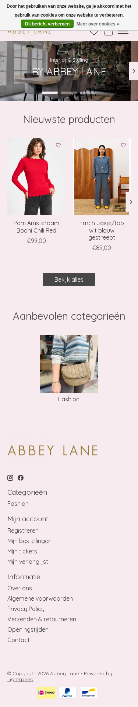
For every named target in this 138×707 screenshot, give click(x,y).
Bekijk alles (69, 279)
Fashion (68, 399)
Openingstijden (28, 629)
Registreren (23, 530)
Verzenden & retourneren (41, 619)
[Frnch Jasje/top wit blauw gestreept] (102, 176)
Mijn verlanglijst (27, 561)
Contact (18, 639)
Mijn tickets (22, 551)
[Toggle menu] (123, 31)
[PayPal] (67, 693)
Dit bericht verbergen (47, 24)
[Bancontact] (88, 693)
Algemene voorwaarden (40, 598)
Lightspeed (20, 679)
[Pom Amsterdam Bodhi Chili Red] (36, 176)
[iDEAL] (46, 693)
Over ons (19, 588)
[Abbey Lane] (29, 30)
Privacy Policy (26, 608)
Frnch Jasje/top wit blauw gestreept (101, 230)
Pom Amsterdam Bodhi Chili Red (36, 226)
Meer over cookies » (98, 24)
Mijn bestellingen (29, 541)
